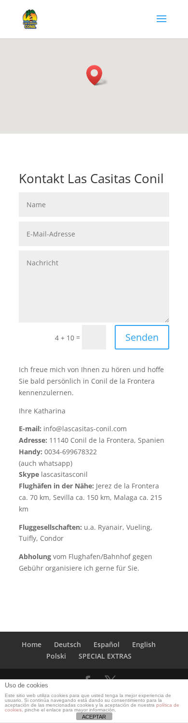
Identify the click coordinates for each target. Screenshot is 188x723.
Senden (142, 337)
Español (107, 644)
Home (31, 644)
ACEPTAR (94, 717)
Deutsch (67, 644)
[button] (97, 75)
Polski (56, 656)
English (144, 644)
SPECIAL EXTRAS (105, 656)
